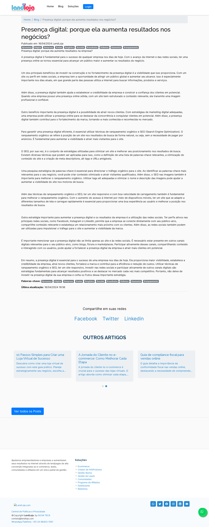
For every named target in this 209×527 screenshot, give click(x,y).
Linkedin (134, 319)
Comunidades (84, 479)
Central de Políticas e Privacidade (28, 511)
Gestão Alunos (85, 472)
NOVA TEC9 (44, 515)
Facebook (85, 319)
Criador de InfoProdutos (90, 469)
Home (50, 6)
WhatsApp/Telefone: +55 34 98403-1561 (32, 521)
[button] (103, 386)
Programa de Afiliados (89, 482)
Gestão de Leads (86, 476)
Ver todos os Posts (27, 411)
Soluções (73, 6)
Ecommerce (84, 466)
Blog (60, 6)
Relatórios (83, 489)
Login (88, 6)
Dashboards (84, 485)
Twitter (111, 319)
